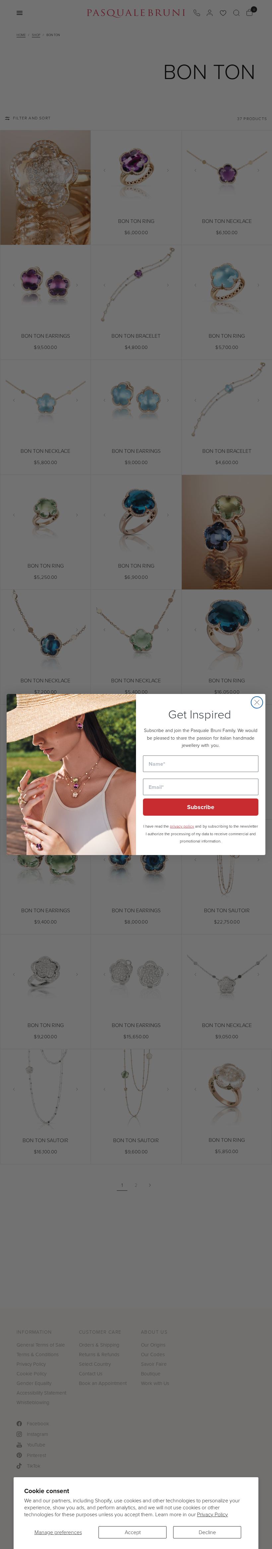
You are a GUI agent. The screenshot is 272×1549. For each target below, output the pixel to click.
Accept (133, 1532)
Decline (207, 1532)
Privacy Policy (212, 1514)
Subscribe (200, 807)
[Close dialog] (257, 702)
